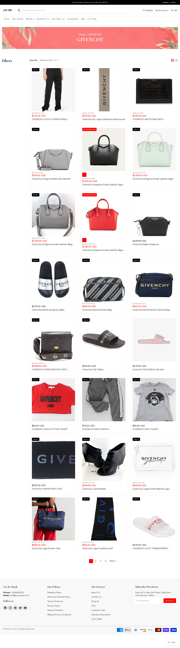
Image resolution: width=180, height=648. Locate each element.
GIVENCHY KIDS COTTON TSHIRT (50, 429)
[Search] (19, 10)
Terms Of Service (55, 601)
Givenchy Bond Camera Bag (97, 310)
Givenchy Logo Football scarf (97, 548)
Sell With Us (42, 19)
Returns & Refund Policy (58, 597)
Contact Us (96, 597)
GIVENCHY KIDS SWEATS (95, 429)
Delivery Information (100, 614)
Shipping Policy (54, 592)
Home (6, 19)
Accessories (72, 19)
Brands (29, 19)
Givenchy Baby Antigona (146, 244)
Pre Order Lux (58, 19)
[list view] (176, 60)
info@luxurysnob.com (20, 595)
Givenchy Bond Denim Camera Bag (151, 310)
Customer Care (98, 610)
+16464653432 (17, 592)
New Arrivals (17, 19)
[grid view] (172, 60)
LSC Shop (92, 19)
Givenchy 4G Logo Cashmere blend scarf (103, 119)
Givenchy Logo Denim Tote (46, 548)
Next (112, 561)
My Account (161, 10)
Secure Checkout (55, 610)
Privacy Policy (53, 606)
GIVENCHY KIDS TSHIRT (145, 429)
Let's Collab (96, 619)
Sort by (33, 60)
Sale (83, 19)
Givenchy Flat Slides (92, 369)
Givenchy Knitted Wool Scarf (47, 489)
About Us (95, 592)
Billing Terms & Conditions (59, 614)
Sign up (170, 601)
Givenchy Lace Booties (94, 489)
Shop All (95, 601)
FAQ (93, 606)
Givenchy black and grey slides (48, 310)
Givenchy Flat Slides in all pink (148, 369)
